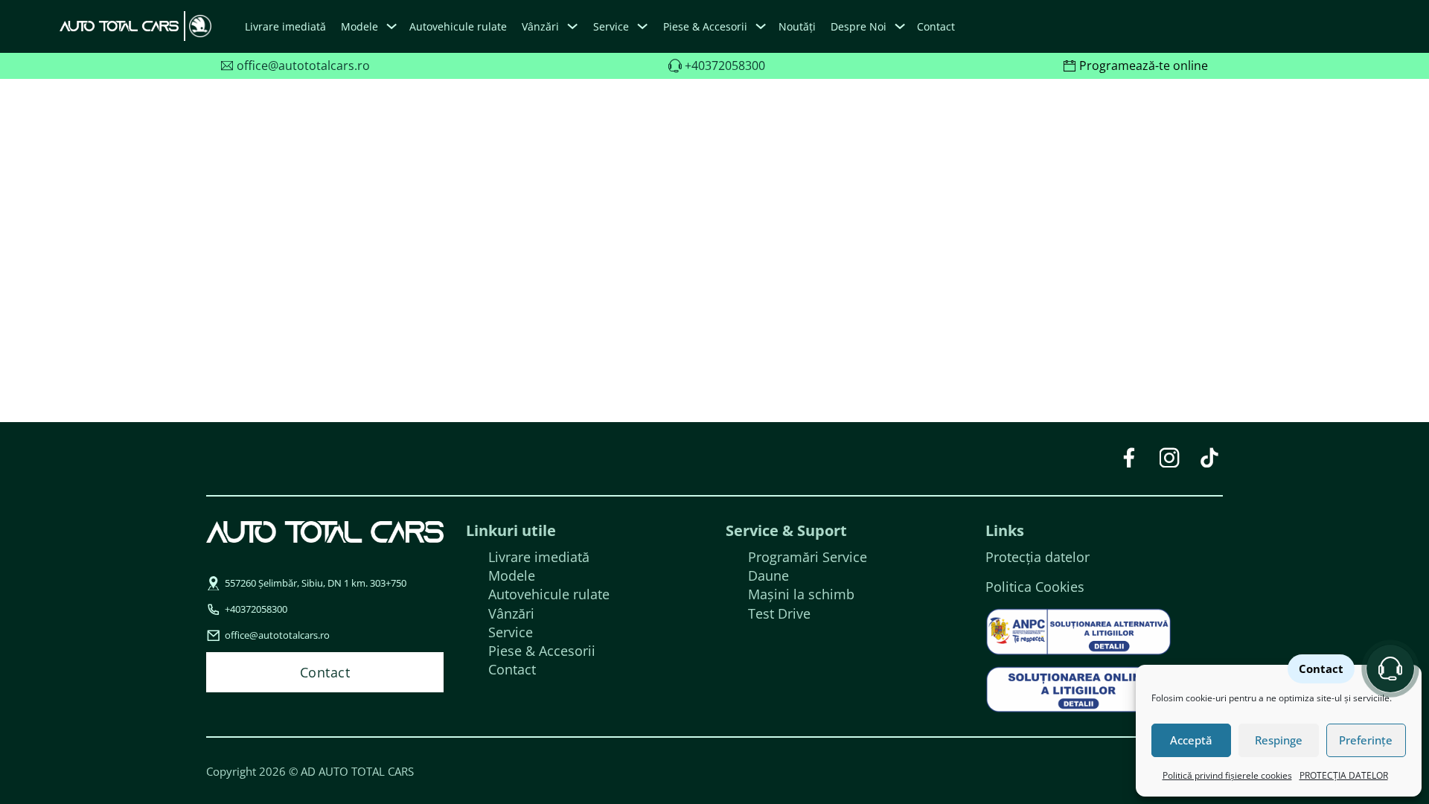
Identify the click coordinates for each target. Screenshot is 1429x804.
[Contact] (1390, 668)
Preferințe (1366, 740)
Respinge (1278, 740)
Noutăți (797, 26)
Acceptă (1191, 740)
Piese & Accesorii (541, 651)
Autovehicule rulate (458, 26)
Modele (359, 26)
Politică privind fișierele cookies (1227, 775)
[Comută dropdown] (391, 26)
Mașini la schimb (801, 594)
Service (510, 632)
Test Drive (779, 613)
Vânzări (511, 613)
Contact (936, 26)
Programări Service (807, 557)
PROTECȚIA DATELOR (1343, 775)
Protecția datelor (1037, 557)
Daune (768, 575)
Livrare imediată (285, 26)
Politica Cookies (1034, 587)
